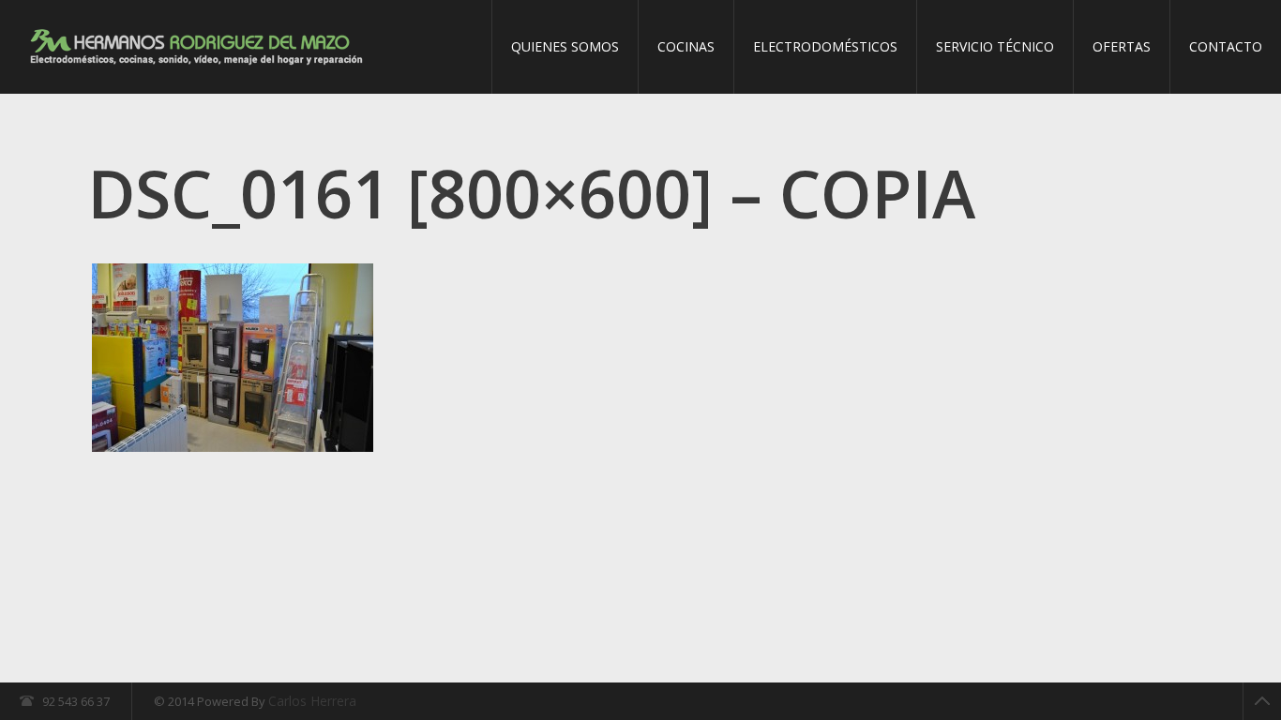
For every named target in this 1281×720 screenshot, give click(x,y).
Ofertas (1122, 46)
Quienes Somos (565, 46)
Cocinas (686, 46)
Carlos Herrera (312, 701)
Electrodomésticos (825, 46)
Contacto (1225, 46)
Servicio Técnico (995, 46)
